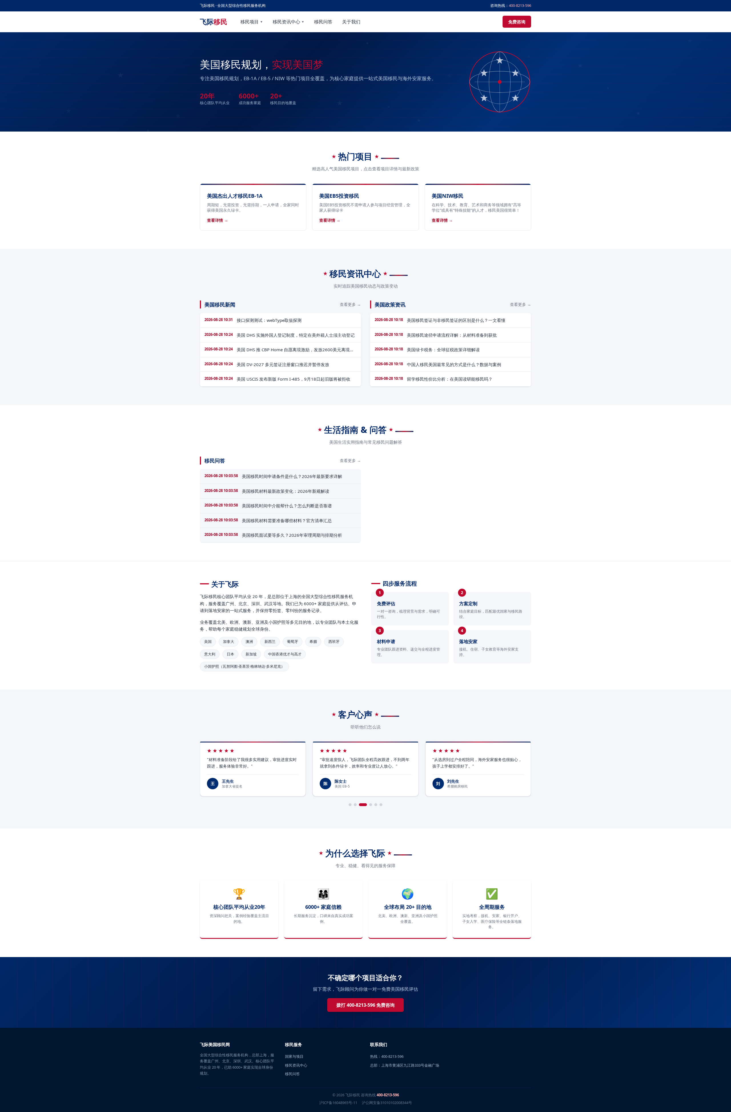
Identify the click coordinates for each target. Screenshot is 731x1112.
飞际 (213, 21)
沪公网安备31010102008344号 (387, 1102)
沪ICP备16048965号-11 (338, 1102)
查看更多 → (350, 304)
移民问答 (323, 22)
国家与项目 (294, 1056)
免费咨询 (516, 22)
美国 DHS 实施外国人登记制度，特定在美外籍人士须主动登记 (296, 335)
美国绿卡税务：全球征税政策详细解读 (443, 349)
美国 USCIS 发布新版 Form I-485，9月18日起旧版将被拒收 (293, 379)
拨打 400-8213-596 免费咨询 (365, 1005)
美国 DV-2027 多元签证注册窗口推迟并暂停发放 (283, 364)
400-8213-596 (520, 5)
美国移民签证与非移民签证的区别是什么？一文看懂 (456, 320)
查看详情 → (217, 220)
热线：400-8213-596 (386, 1056)
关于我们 (351, 22)
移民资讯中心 (288, 22)
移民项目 (251, 22)
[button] (350, 804)
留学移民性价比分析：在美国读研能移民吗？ (450, 379)
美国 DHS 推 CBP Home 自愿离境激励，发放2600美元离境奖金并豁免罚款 (295, 350)
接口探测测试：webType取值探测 (269, 320)
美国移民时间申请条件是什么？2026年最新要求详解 (292, 476)
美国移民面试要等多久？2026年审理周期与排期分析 (292, 535)
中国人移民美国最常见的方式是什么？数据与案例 (454, 364)
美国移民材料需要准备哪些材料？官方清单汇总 (287, 520)
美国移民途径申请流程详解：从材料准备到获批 (452, 335)
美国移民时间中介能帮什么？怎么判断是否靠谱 (287, 505)
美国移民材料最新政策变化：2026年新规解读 (285, 491)
